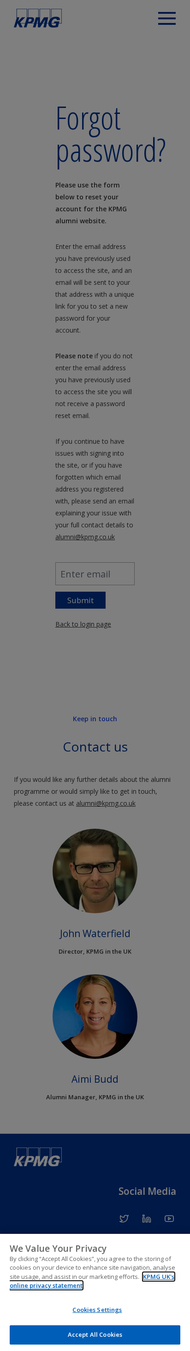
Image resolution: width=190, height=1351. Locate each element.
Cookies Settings (97, 1310)
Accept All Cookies (95, 1334)
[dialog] (95, 1292)
